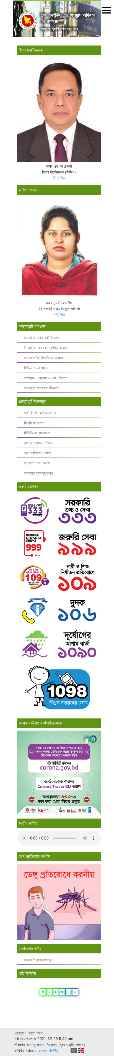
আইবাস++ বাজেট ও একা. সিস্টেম (45, 378)
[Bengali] (74, 1050)
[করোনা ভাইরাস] (59, 772)
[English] (81, 1050)
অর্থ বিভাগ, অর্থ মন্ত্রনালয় (40, 413)
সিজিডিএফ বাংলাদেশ (37, 433)
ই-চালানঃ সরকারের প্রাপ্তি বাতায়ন (46, 348)
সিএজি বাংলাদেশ (34, 423)
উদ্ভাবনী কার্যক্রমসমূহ (38, 960)
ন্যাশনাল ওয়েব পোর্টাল (38, 443)
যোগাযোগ (20, 1033)
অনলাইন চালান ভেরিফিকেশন (41, 338)
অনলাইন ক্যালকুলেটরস (38, 473)
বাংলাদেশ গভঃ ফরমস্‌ (37, 463)
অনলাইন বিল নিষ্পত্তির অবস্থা (44, 358)
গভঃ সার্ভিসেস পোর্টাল (37, 453)
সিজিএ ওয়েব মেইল (36, 368)
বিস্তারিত (59, 178)
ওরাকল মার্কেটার (48, 1050)
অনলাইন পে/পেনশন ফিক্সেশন (41, 388)
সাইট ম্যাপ (36, 1033)
